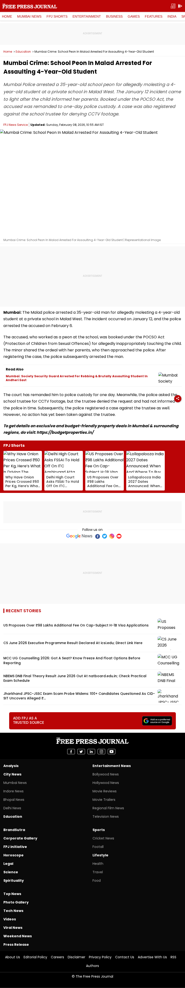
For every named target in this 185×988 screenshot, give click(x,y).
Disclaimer (76, 957)
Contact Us (124, 957)
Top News (12, 893)
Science (10, 872)
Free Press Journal (29, 6)
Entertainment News (111, 765)
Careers (57, 957)
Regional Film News (108, 808)
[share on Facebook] (71, 751)
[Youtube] (119, 536)
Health (97, 863)
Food (96, 880)
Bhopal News (13, 799)
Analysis (11, 765)
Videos (9, 919)
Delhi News (12, 808)
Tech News (13, 910)
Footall (98, 846)
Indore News (13, 791)
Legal (8, 863)
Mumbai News (29, 16)
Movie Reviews (104, 791)
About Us (12, 957)
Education (23, 52)
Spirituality (13, 880)
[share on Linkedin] (91, 751)
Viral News (12, 927)
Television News (105, 816)
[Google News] (79, 536)
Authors (92, 965)
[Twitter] (104, 536)
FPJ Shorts (56, 16)
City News (12, 774)
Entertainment (87, 16)
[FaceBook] (97, 536)
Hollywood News (105, 782)
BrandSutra (14, 829)
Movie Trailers (103, 799)
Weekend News (17, 936)
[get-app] (180, 6)
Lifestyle (100, 855)
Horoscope (13, 855)
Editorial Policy (35, 957)
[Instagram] (111, 536)
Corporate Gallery (20, 838)
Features (153, 16)
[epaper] (173, 6)
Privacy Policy (100, 957)
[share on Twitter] (81, 751)
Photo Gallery (16, 902)
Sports (98, 829)
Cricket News (103, 838)
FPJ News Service (15, 125)
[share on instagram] (101, 751)
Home (7, 16)
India (171, 16)
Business (114, 16)
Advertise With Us (152, 957)
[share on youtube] (111, 751)
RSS (173, 957)
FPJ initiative (15, 846)
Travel (97, 872)
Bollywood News (105, 774)
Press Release (16, 944)
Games (134, 16)
